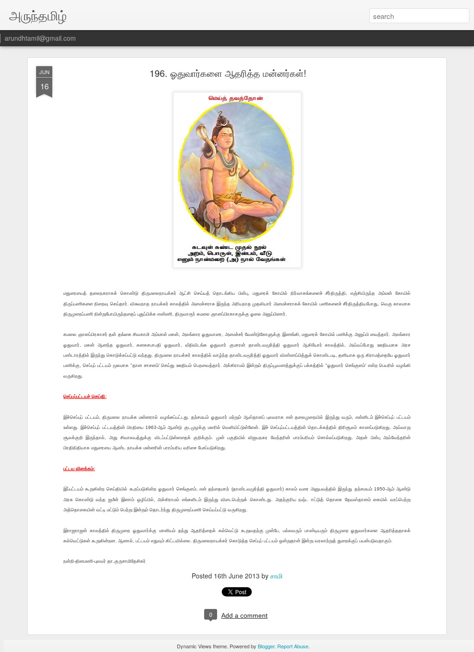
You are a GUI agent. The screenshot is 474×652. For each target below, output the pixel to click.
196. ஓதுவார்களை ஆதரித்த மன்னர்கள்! (228, 73)
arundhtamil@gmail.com (40, 38)
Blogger (266, 646)
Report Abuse (292, 646)
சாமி (276, 575)
